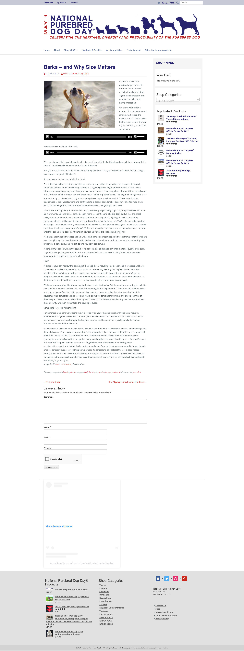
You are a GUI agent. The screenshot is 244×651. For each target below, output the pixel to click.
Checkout (74, 2)
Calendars (104, 591)
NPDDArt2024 (106, 617)
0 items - (168, 3)
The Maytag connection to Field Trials (128, 382)
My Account (61, 2)
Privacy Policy (162, 618)
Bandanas (104, 594)
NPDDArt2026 (106, 624)
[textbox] (177, 101)
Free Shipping (106, 601)
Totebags (103, 611)
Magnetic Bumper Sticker (111, 607)
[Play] (47, 136)
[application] (95, 137)
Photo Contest (134, 50)
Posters (103, 588)
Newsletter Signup (164, 612)
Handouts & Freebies (92, 50)
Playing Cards (106, 614)
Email (46, 437)
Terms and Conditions (166, 615)
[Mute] (135, 136)
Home (47, 50)
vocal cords (116, 372)
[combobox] (178, 100)
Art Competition (114, 50)
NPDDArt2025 (106, 620)
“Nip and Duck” (52, 382)
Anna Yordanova (63, 364)
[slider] (141, 136)
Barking (92, 372)
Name (46, 427)
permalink (137, 372)
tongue (108, 372)
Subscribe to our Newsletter (158, 50)
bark (86, 372)
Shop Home (48, 2)
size (102, 372)
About (57, 50)
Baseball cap (105, 598)
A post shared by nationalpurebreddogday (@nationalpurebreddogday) (82, 563)
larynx (98, 372)
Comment (48, 397)
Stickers (103, 604)
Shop (157, 609)
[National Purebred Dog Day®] (122, 26)
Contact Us (160, 605)
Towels (102, 585)
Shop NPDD (69, 50)
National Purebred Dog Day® (76, 73)
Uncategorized (69, 372)
